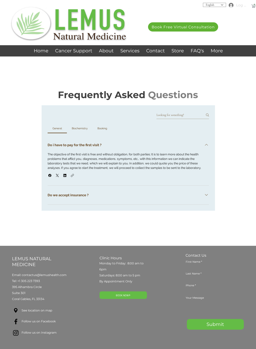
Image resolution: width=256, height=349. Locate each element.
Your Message (195, 297)
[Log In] (230, 5)
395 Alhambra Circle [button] (27, 287)
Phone (190, 285)
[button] (183, 27)
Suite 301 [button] (19, 293)
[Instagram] (15, 332)
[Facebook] (15, 321)
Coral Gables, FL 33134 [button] (28, 299)
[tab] (57, 128)
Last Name (193, 273)
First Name (193, 261)
